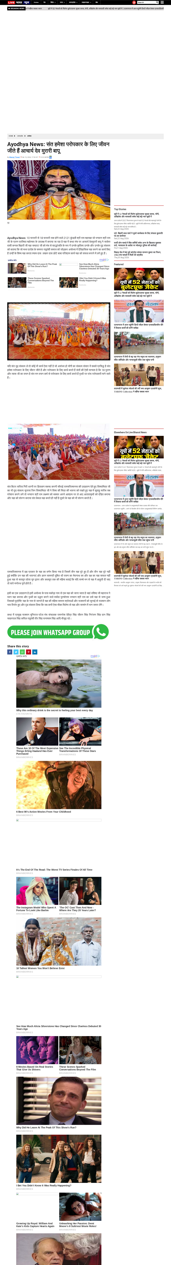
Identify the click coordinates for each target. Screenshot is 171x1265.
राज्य (61, 2)
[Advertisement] (82, 87)
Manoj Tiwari (14, 157)
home (36, 2)
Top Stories (120, 209)
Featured (118, 264)
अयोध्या (29, 136)
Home (11, 136)
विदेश (52, 2)
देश (44, 2)
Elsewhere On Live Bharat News (130, 432)
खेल (97, 2)
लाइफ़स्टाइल (85, 2)
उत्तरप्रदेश (72, 2)
